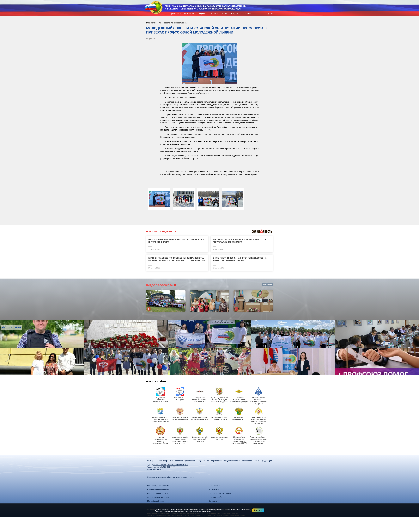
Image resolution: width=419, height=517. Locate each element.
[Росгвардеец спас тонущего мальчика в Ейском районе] (70, 377)
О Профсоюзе (155, 13)
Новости (196, 13)
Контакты (206, 13)
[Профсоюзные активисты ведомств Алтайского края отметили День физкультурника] (70, 404)
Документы (184, 13)
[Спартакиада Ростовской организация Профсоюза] (165, 344)
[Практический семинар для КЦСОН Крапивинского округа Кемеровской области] (209, 344)
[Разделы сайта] (146, 13)
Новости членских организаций (175, 23)
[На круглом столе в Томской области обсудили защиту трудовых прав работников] (209, 404)
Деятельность (170, 13)
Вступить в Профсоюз (223, 13)
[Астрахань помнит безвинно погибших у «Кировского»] (209, 377)
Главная (149, 23)
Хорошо (258, 510)
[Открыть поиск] (268, 13)
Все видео (267, 328)
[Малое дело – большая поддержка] (349, 404)
